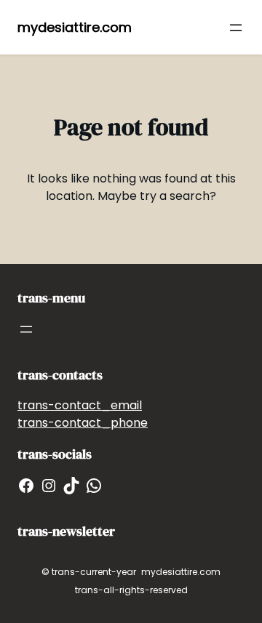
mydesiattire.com (74, 27)
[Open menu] (236, 27)
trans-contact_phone (82, 422)
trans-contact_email (79, 405)
